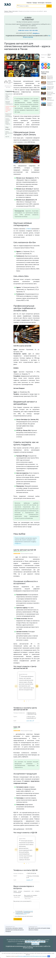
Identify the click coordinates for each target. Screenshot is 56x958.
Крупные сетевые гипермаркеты (9, 103)
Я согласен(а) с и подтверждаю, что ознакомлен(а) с (24, 913)
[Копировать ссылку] (48, 67)
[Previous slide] (16, 686)
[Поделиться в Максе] (42, 67)
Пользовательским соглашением (24, 912)
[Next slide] (37, 686)
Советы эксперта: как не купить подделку (7, 121)
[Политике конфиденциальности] (25, 956)
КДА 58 (7, 136)
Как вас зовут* (17, 895)
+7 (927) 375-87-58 (31, 873)
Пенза (10, 11)
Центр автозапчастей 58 (9, 133)
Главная (29, 2)
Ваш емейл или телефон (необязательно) (30, 896)
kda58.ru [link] (28, 880)
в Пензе (28, 228)
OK (48, 956)
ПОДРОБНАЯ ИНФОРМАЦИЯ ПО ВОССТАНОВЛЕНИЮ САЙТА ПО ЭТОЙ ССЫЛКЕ (28, 947)
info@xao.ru (18, 543)
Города (34, 2)
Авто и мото (15, 11)
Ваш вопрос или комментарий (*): (22, 901)
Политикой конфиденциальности (22, 913)
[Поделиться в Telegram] (48, 64)
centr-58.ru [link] (29, 720)
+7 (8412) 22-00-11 (31, 713)
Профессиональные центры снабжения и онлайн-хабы (10, 109)
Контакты (48, 2)
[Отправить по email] (45, 67)
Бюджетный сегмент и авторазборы (8, 115)
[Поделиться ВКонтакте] (42, 64)
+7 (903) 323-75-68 (31, 714)
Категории (41, 2)
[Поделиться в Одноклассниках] (45, 64)
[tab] (24, 863)
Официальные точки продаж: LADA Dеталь (9, 96)
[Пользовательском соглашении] (40, 956)
